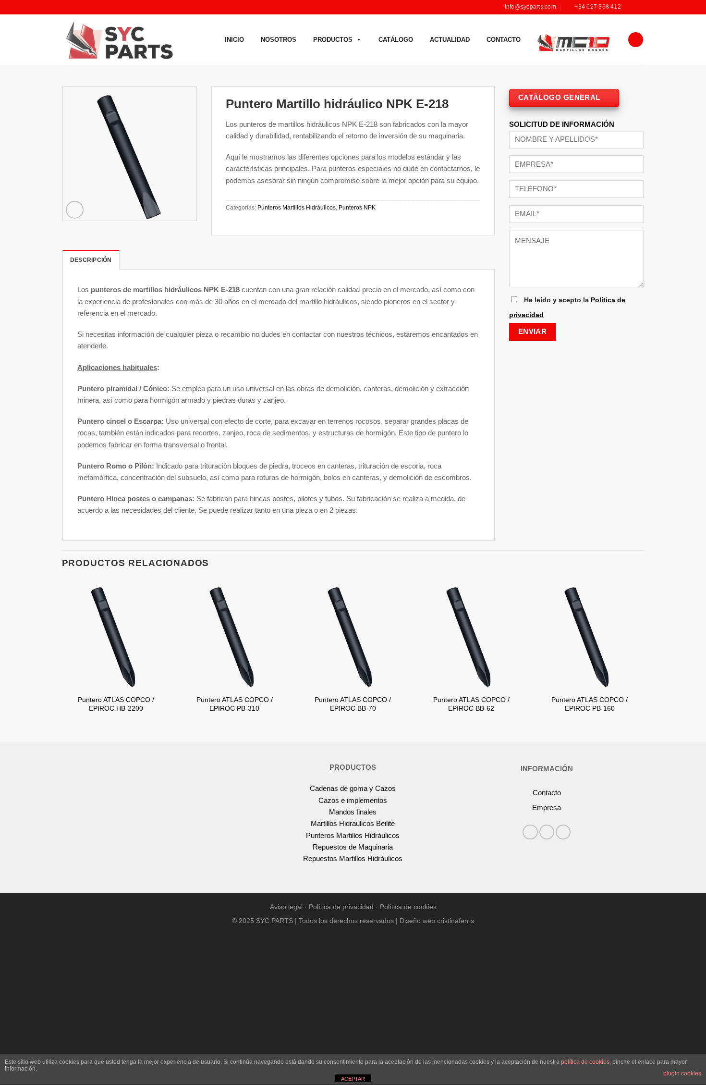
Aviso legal (286, 907)
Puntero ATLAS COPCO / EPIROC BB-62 (471, 704)
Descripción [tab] (91, 260)
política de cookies (585, 1062)
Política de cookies (408, 907)
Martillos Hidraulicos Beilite (353, 823)
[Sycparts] (118, 39)
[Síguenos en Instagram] (639, 7)
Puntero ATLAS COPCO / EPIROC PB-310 (234, 704)
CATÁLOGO (395, 39)
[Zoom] (75, 210)
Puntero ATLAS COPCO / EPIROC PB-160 (589, 704)
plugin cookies (682, 1073)
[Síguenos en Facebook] (630, 7)
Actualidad (450, 39)
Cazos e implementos (352, 800)
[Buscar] (635, 39)
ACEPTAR (353, 1079)
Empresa (546, 807)
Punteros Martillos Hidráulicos (296, 207)
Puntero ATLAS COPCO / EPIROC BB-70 (353, 704)
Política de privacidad (341, 907)
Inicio (234, 39)
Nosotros (278, 39)
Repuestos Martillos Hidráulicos (352, 858)
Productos (333, 39)
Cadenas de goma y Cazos (353, 788)
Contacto (504, 39)
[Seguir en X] (563, 832)
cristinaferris (455, 921)
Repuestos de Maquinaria (353, 847)
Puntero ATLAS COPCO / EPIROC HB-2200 (116, 704)
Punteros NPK (357, 207)
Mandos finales (353, 812)
